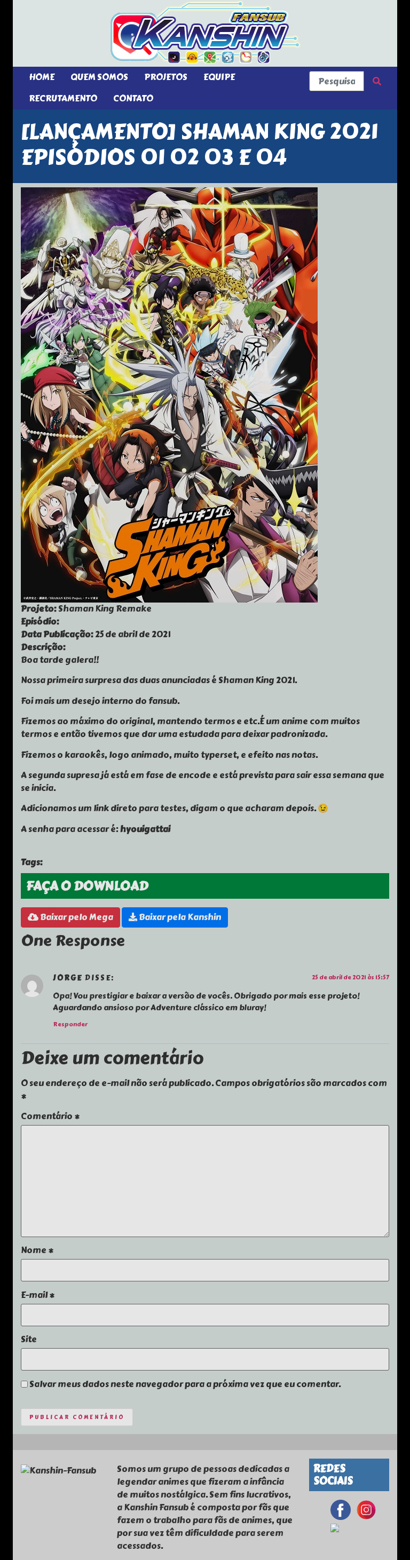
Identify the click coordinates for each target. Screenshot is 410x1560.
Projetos (165, 77)
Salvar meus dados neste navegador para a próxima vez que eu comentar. (185, 1384)
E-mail (37, 1295)
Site (29, 1339)
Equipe (219, 77)
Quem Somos (99, 77)
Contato (133, 98)
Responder (70, 1024)
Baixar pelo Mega (75, 917)
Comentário (50, 1116)
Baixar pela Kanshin (179, 917)
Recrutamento (63, 98)
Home (41, 77)
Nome (37, 1250)
